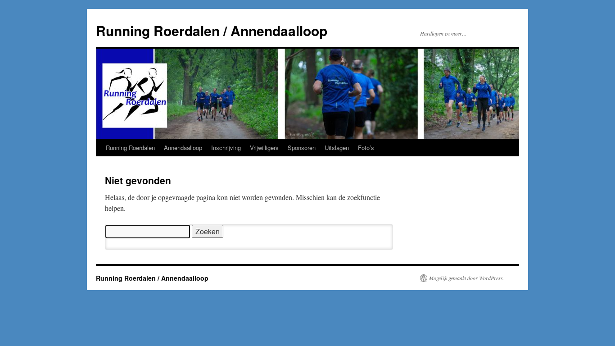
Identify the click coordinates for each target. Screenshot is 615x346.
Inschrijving (226, 147)
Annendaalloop (183, 147)
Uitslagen (337, 147)
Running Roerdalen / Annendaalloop (211, 30)
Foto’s (366, 147)
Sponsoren (302, 147)
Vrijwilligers (264, 147)
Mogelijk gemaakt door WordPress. (466, 278)
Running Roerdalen (130, 147)
